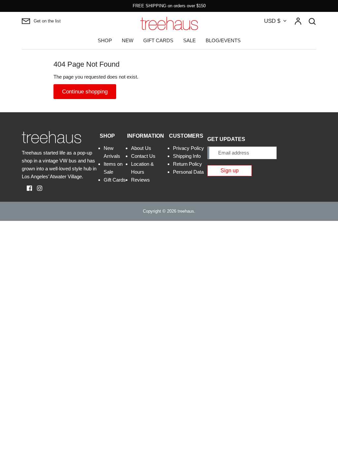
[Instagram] (37, 188)
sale (189, 40)
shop (105, 40)
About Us (141, 148)
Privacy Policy (188, 148)
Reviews (140, 180)
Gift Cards (115, 180)
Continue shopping (85, 91)
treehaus (186, 211)
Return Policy (187, 164)
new (127, 40)
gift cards (158, 40)
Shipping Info (187, 156)
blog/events (223, 40)
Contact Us (143, 156)
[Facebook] (27, 188)
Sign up (229, 170)
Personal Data (188, 172)
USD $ (272, 21)
